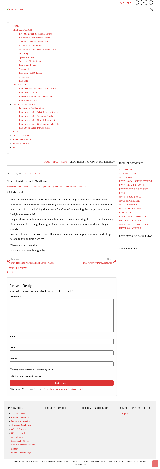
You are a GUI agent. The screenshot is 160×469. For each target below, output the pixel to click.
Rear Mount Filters (27, 65)
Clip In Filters (127, 173)
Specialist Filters (26, 57)
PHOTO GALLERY (22, 135)
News (41, 174)
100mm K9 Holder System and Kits (35, 41)
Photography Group (20, 441)
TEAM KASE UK (21, 143)
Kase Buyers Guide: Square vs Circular (36, 116)
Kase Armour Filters (28, 92)
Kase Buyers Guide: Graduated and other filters (40, 124)
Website (13, 359)
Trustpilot (124, 413)
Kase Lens (23, 81)
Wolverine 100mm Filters (30, 45)
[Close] (8, 153)
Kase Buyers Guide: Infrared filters (34, 128)
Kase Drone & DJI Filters (30, 73)
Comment (15, 296)
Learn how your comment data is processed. (63, 389)
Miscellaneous (128, 205)
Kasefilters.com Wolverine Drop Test (35, 96)
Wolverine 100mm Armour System (34, 38)
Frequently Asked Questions (31, 108)
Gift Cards (125, 177)
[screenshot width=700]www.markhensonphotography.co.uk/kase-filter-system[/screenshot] (47, 187)
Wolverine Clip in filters (30, 61)
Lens (122, 193)
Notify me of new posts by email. (27, 376)
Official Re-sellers (19, 433)
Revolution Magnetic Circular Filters (35, 34)
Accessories (24, 77)
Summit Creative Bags (21, 453)
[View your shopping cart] (149, 13)
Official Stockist (18, 429)
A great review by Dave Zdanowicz (96, 261)
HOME (16, 26)
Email (13, 347)
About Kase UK (18, 413)
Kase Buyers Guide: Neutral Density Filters (38, 120)
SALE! (16, 147)
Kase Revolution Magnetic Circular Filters (37, 88)
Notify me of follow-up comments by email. (32, 370)
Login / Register (125, 2)
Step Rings (24, 53)
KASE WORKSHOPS (23, 140)
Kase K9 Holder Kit (28, 100)
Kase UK (28, 174)
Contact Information (20, 417)
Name (13, 336)
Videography (24, 69)
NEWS (16, 132)
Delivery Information (20, 421)
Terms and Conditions (21, 425)
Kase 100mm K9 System (132, 185)
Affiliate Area (17, 437)
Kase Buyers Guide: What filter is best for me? (39, 112)
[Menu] (8, 22)
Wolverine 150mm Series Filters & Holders (38, 49)
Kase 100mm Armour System (135, 181)
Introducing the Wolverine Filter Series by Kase (32, 261)
